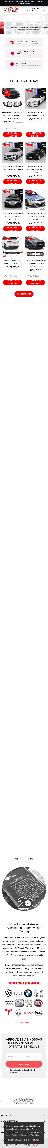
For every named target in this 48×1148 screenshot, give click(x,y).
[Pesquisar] (42, 18)
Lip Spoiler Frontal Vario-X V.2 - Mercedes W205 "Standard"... (35, 169)
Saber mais (24, 1022)
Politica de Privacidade (18, 1140)
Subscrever (24, 1064)
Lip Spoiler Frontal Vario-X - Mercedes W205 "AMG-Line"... (12, 169)
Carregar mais (24, 294)
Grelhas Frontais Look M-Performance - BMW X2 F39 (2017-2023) (35, 263)
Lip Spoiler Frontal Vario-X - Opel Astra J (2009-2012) (35, 216)
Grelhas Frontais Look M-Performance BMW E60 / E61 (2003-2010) (12, 115)
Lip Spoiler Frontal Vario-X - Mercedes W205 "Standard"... (12, 216)
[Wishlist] (33, 10)
